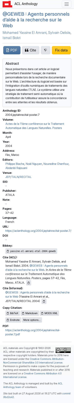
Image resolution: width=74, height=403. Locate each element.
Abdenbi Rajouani (16, 168)
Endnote (15, 319)
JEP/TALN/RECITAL (18, 177)
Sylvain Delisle (59, 33)
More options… (31, 319)
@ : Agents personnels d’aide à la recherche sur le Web (36, 19)
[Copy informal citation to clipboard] (43, 301)
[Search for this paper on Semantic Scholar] (46, 50)
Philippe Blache (14, 164)
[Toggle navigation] (66, 4)
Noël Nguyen (34, 164)
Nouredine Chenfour (55, 164)
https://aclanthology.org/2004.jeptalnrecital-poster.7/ (38, 230)
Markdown (31, 313)
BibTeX (14, 313)
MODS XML (51, 313)
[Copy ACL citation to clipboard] (28, 282)
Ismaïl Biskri (11, 38)
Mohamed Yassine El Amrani (24, 33)
